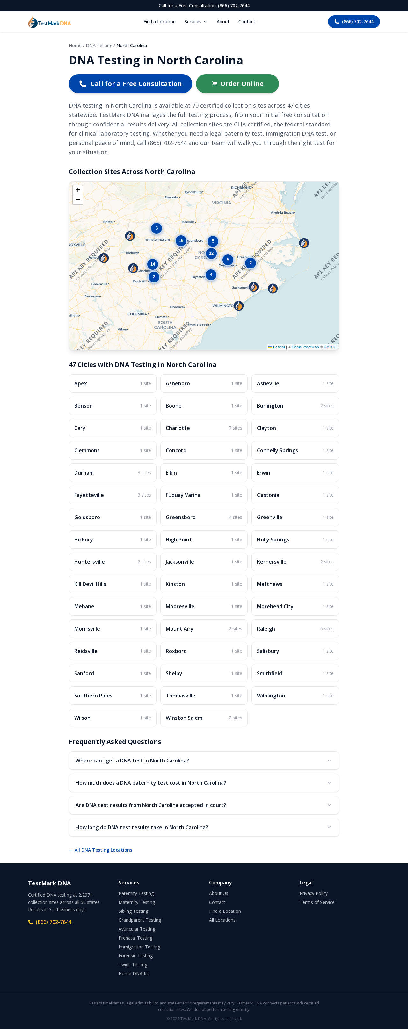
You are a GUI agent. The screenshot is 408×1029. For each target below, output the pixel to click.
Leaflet (278, 346)
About (223, 21)
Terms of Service (317, 902)
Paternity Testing (136, 893)
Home (75, 45)
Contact (246, 21)
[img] (204, 265)
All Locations (222, 920)
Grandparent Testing (140, 920)
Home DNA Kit (134, 973)
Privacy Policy (314, 893)
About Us (218, 893)
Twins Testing (133, 964)
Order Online (242, 83)
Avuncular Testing (137, 929)
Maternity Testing (137, 902)
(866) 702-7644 (358, 21)
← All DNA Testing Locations (100, 850)
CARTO (330, 346)
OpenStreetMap (305, 346)
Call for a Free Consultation (136, 83)
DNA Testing (99, 45)
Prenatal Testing (135, 938)
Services (193, 21)
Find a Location (159, 21)
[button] (104, 258)
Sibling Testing (133, 911)
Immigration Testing (139, 947)
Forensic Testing (136, 956)
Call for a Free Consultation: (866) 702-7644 (204, 6)
